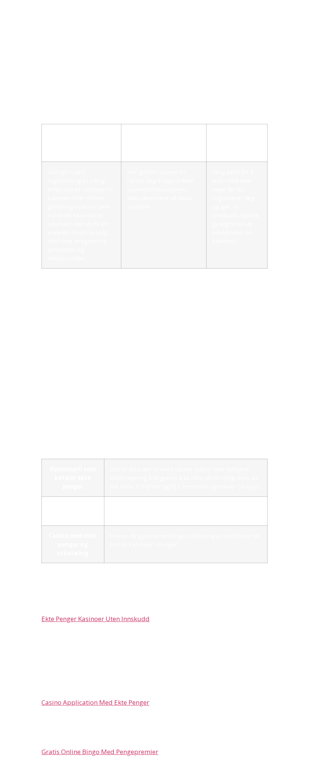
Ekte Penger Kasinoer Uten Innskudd (95, 618)
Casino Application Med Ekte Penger (95, 702)
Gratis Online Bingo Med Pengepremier (99, 751)
